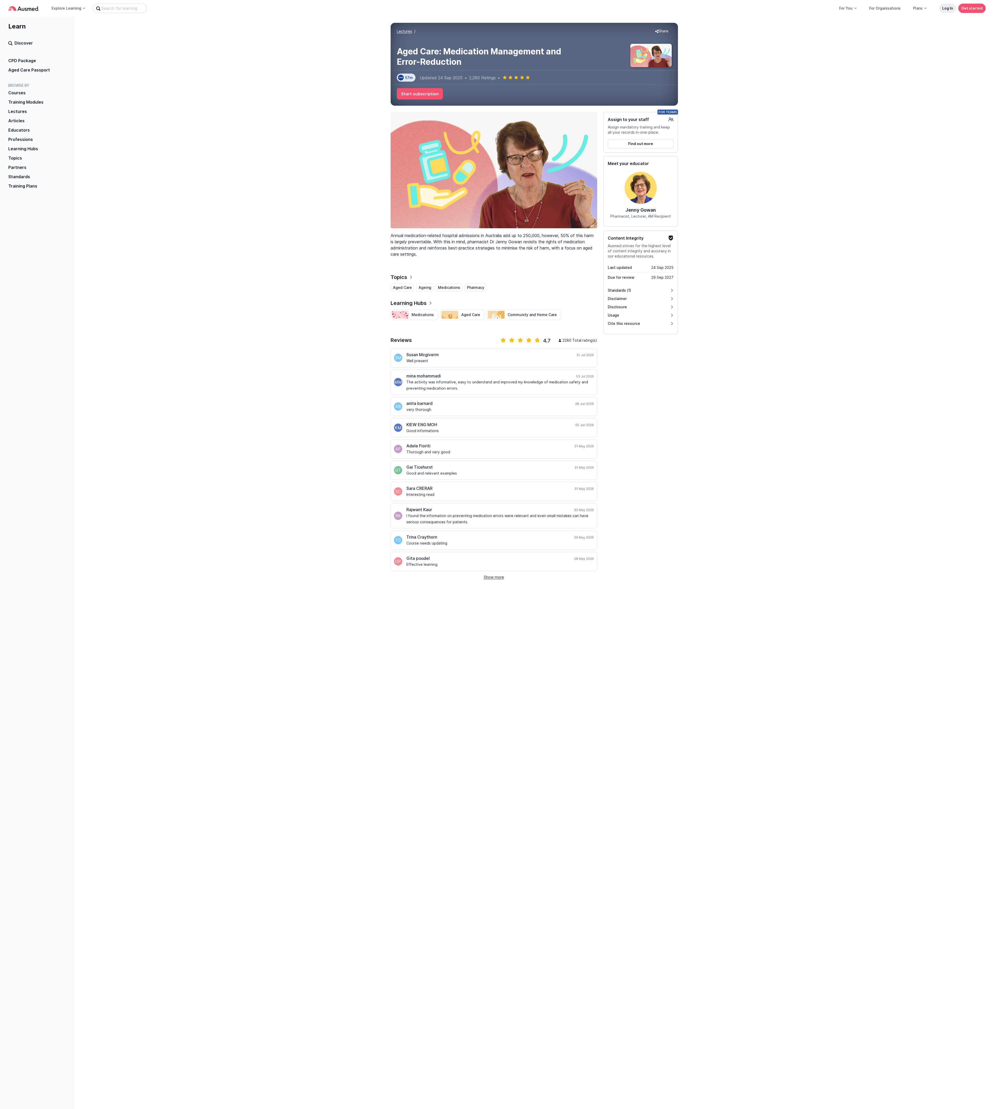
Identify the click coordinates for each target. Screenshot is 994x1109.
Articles (16, 120)
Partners (17, 167)
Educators (19, 130)
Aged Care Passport (29, 70)
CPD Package (22, 60)
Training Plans (22, 186)
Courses (17, 92)
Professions (20, 139)
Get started (972, 8)
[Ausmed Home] (23, 8)
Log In (947, 8)
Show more (494, 577)
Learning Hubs (23, 148)
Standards (19, 176)
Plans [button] (918, 8)
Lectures (17, 111)
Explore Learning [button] (66, 8)
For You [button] (846, 8)
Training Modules (25, 102)
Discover (23, 43)
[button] (662, 31)
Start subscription (420, 93)
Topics (15, 158)
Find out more (640, 143)
